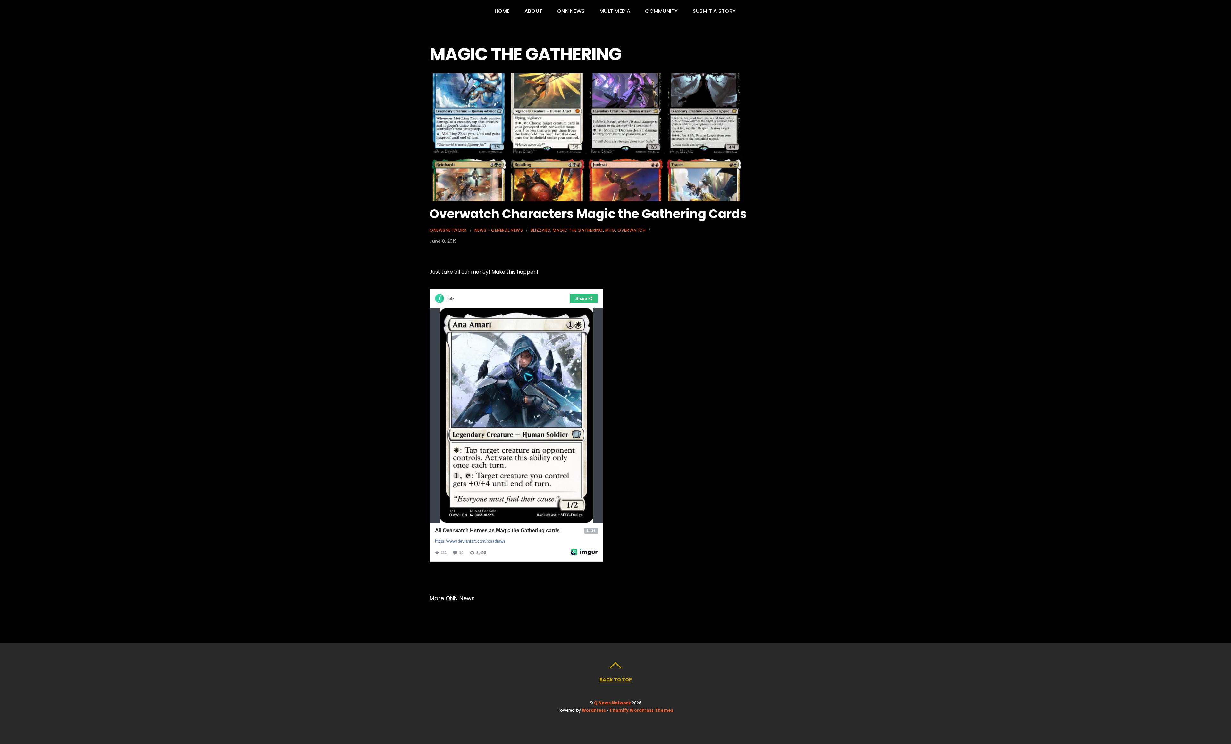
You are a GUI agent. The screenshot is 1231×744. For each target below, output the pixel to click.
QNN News (571, 11)
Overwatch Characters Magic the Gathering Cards (588, 213)
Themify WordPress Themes (641, 710)
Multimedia (614, 11)
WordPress (594, 710)
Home (502, 11)
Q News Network (612, 703)
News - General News (498, 230)
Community (661, 11)
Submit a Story (714, 11)
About (533, 11)
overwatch (631, 230)
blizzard (540, 230)
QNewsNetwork (448, 230)
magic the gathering (578, 230)
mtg (610, 230)
